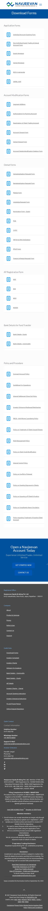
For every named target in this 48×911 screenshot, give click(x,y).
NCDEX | (24, 899)
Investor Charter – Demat (15, 688)
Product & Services (13, 615)
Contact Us (10, 630)
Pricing (9, 620)
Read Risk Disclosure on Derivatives (24, 864)
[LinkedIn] (4, 764)
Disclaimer (10, 905)
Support (9, 636)
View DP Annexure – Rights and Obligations (24, 871)
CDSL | (38, 899)
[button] (40, 4)
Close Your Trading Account (24, 869)
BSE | (20, 899)
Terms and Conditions (35, 907)
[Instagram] (4, 767)
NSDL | (34, 899)
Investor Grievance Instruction (16, 699)
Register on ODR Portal (33, 810)
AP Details (10, 683)
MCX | (30, 899)
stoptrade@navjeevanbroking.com (24, 875)
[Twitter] (4, 769)
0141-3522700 (8, 731)
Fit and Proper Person (14, 704)
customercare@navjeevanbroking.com (17, 744)
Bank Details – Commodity (15, 673)
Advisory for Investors (14, 668)
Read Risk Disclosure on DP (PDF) (24, 867)
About (9, 610)
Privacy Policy (18, 905)
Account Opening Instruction (16, 693)
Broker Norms (28, 905)
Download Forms (12, 653)
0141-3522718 (8, 756)
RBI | (23, 902)
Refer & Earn (11, 625)
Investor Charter (12, 663)
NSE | (16, 899)
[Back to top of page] (24, 889)
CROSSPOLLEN (32, 897)
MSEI (27, 902)
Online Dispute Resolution (15, 709)
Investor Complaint (13, 658)
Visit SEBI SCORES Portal (15, 810)
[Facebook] (4, 762)
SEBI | (20, 902)
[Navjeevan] (21, 6)
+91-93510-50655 (9, 738)
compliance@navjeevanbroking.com (16, 758)
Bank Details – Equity (14, 678)
